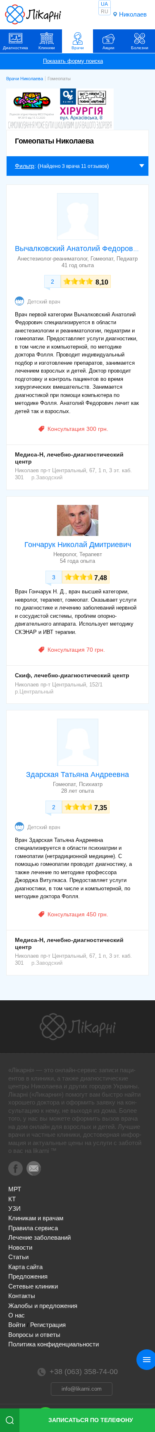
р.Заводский (46, 477)
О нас (16, 1315)
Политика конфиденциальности (53, 1344)
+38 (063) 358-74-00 (84, 1371)
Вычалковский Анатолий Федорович (78, 248)
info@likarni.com (82, 1389)
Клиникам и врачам (35, 1218)
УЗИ (14, 1208)
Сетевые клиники (33, 1286)
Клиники (46, 47)
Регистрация (48, 1324)
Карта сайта (25, 1266)
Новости (20, 1247)
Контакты (21, 1295)
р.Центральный (34, 692)
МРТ (14, 1189)
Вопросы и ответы (34, 1334)
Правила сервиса (33, 1227)
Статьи (18, 1256)
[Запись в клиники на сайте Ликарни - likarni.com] (33, 14)
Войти (16, 1324)
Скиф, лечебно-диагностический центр (72, 675)
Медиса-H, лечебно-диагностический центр (69, 458)
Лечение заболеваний (39, 1237)
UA (104, 4)
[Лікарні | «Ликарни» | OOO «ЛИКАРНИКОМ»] (77, 1027)
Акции (108, 47)
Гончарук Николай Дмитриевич (77, 544)
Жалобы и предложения (42, 1305)
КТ (12, 1198)
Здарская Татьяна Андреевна (77, 774)
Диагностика (15, 47)
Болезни (139, 47)
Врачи (78, 47)
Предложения (28, 1276)
